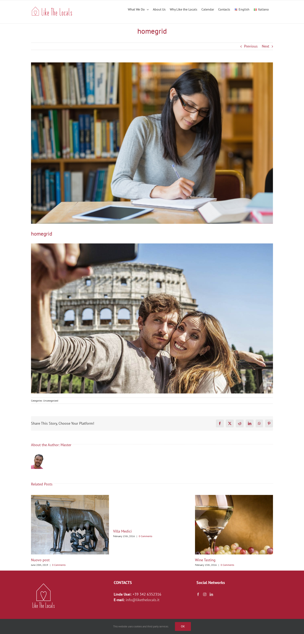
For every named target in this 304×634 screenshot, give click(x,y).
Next (265, 46)
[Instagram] (204, 594)
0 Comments (59, 564)
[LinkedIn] (211, 594)
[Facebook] (198, 594)
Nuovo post (40, 560)
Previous (251, 46)
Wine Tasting (205, 560)
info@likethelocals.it (142, 599)
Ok (183, 626)
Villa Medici (122, 531)
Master (66, 444)
